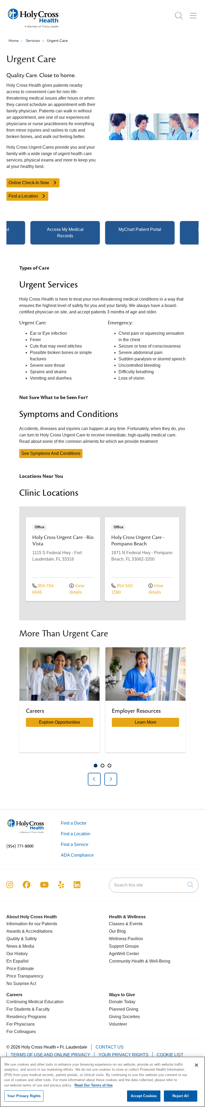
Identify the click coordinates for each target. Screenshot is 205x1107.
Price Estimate (20, 968)
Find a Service (74, 844)
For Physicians (20, 1024)
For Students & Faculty (28, 1009)
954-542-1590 (122, 589)
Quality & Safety (21, 938)
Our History (17, 953)
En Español (17, 961)
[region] (102, 716)
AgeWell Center (124, 953)
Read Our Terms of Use (93, 1085)
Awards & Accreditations (29, 931)
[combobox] (154, 885)
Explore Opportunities (59, 722)
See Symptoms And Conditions (50, 453)
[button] (194, 14)
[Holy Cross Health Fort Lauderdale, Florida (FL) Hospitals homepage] (33, 29)
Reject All (180, 1096)
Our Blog (117, 931)
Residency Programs (26, 1016)
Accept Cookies (144, 1096)
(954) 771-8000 (19, 846)
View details (76, 589)
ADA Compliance (77, 855)
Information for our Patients (31, 923)
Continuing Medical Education (35, 1001)
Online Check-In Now (29, 182)
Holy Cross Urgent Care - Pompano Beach (137, 540)
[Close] (196, 1065)
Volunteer (118, 1024)
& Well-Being (157, 961)
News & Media (20, 946)
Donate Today (122, 1001)
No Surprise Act (21, 983)
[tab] (95, 765)
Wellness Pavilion (126, 938)
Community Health (126, 961)
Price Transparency (24, 976)
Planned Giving (123, 1009)
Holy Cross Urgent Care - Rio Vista (63, 540)
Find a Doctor (73, 823)
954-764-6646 (43, 589)
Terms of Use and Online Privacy (50, 1055)
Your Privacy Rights (123, 1055)
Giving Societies (124, 1016)
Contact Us (110, 1047)
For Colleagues (21, 1031)
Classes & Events (126, 923)
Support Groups (124, 946)
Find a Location (24, 196)
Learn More (145, 722)
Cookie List (170, 1055)
